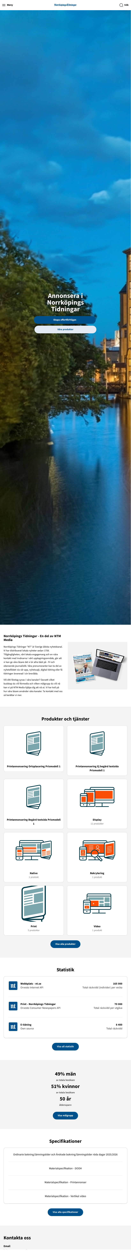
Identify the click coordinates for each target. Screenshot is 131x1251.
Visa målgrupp (65, 1115)
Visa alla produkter (65, 944)
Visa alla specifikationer (65, 1212)
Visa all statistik (65, 1046)
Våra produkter (65, 329)
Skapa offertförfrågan (64, 320)
